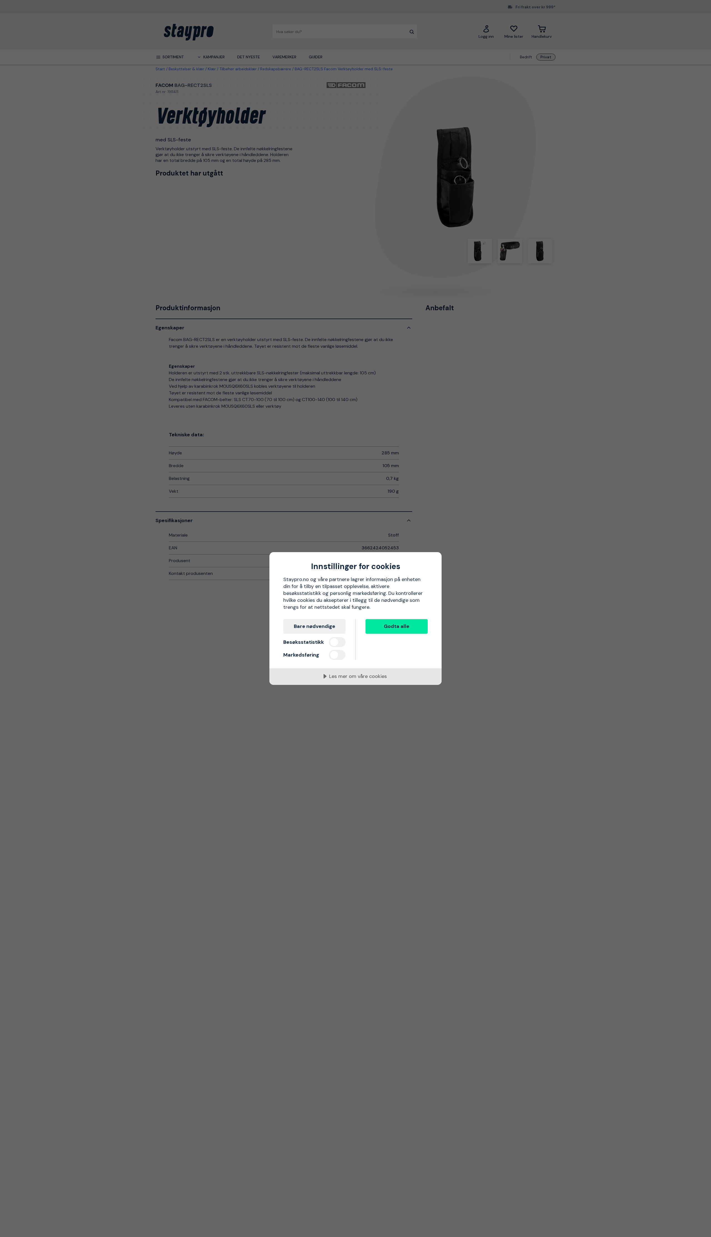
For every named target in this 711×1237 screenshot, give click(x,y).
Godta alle (396, 626)
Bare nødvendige (314, 626)
